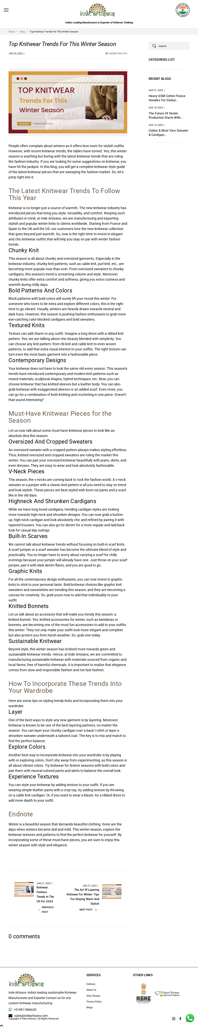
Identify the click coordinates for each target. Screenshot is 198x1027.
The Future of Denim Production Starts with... (166, 115)
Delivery (90, 984)
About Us (91, 989)
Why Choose (93, 995)
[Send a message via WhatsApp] (190, 1018)
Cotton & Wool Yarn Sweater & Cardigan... (169, 133)
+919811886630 (25, 1010)
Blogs (89, 1007)
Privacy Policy (94, 1001)
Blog (22, 31)
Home (12, 31)
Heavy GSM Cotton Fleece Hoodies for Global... (167, 98)
